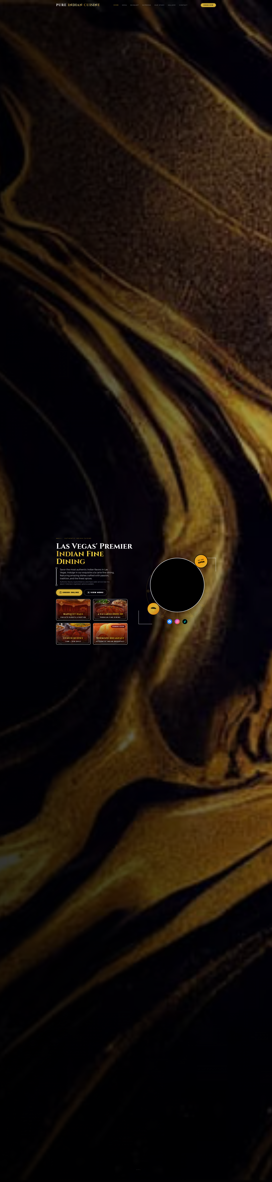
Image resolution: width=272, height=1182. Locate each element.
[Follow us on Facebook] (169, 621)
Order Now (208, 5)
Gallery (172, 5)
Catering (146, 5)
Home (116, 5)
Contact (183, 5)
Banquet (134, 5)
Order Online (70, 592)
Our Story (159, 5)
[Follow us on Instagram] (177, 621)
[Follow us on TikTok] (184, 621)
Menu (124, 5)
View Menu (97, 592)
